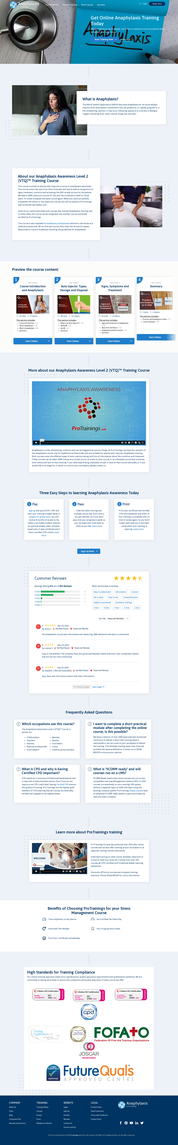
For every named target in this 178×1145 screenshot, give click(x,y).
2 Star (37, 601)
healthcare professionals (57, 223)
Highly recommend (102, 602)
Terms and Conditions (99, 1115)
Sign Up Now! (87, 551)
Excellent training (124, 602)
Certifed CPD (62, 784)
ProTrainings (73, 1135)
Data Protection (97, 1111)
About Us (12, 1107)
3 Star (37, 598)
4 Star (37, 595)
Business (101, 5)
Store (38, 1119)
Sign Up (67, 1111)
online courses (136, 790)
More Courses (87, 5)
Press (11, 1111)
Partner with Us (70, 1127)
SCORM (142, 781)
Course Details (51, 5)
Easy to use (113, 597)
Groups (39, 1115)
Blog (11, 1115)
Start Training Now (104, 39)
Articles (67, 1115)
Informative (121, 592)
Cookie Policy (96, 1119)
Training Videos (42, 1107)
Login (66, 1107)
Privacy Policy (96, 1107)
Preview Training (69, 5)
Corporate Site (15, 1119)
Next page (97, 687)
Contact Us (68, 1123)
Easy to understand (102, 592)
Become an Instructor (17, 1123)
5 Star (37, 591)
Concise (134, 592)
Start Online (32, 341)
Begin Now (157, 4)
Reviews (67, 1119)
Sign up (32, 510)
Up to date (98, 597)
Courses (39, 1111)
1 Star (37, 605)
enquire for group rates (39, 517)
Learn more (125, 39)
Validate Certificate (44, 1123)
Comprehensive (130, 597)
